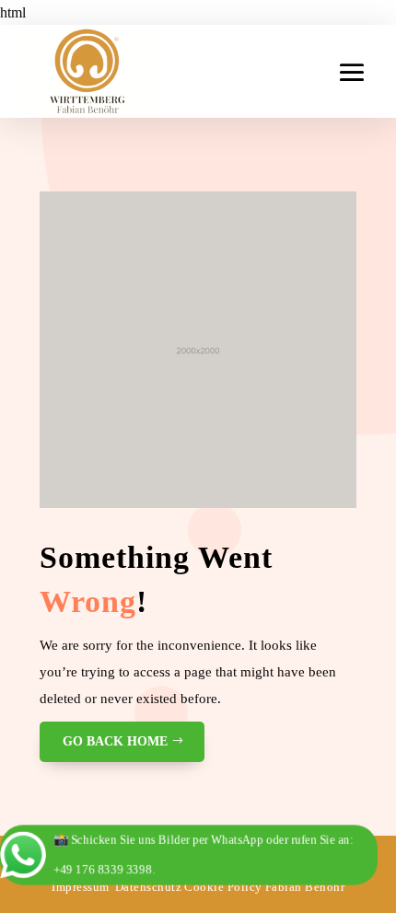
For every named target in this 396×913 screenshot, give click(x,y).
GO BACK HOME (115, 741)
